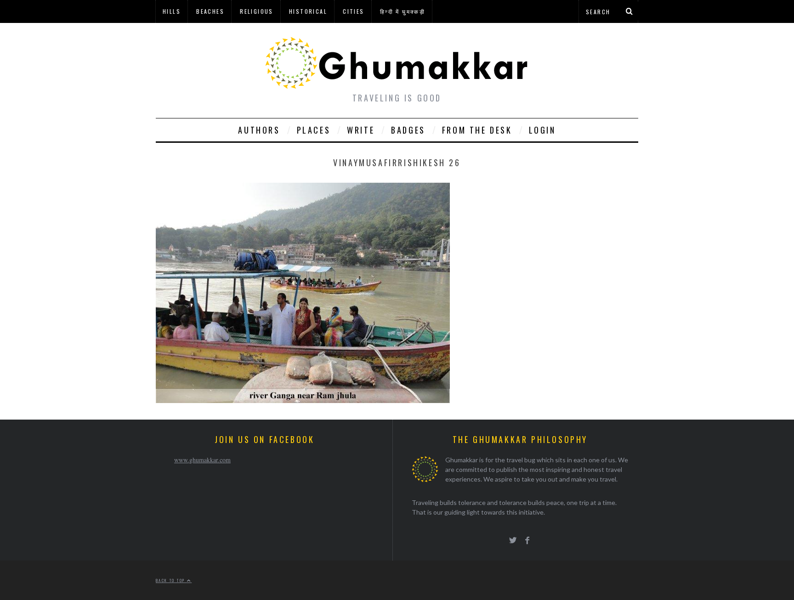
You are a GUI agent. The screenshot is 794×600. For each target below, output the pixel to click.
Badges (408, 130)
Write (360, 130)
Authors (259, 130)
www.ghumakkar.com (202, 459)
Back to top (171, 580)
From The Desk (477, 130)
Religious (256, 11)
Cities (353, 11)
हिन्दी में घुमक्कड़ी (402, 11)
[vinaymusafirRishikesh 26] (303, 400)
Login (542, 130)
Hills (172, 11)
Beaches (210, 11)
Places (314, 130)
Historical (308, 11)
